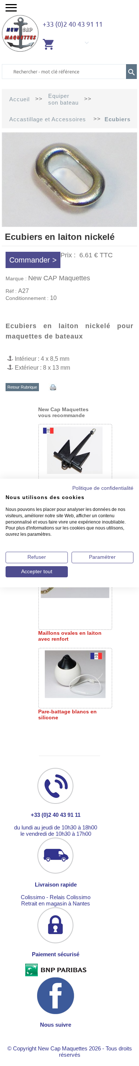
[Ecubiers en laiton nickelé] (69, 225)
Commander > (33, 260)
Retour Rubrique (22, 387)
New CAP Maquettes (59, 278)
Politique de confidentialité (102, 488)
